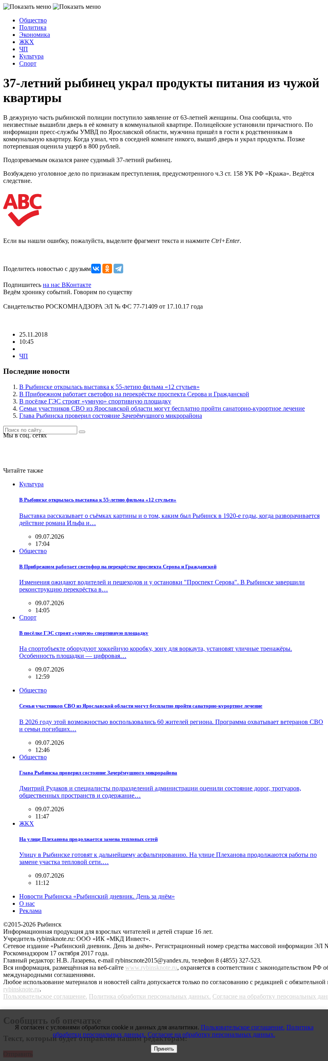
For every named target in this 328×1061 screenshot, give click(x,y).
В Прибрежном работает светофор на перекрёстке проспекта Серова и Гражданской (134, 394)
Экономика (34, 34)
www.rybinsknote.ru (151, 967)
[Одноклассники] (107, 268)
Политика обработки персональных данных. (150, 996)
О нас (27, 903)
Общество (33, 20)
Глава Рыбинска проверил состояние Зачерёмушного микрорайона (110, 415)
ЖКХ (26, 41)
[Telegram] (118, 268)
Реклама (30, 910)
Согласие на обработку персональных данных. (211, 1034)
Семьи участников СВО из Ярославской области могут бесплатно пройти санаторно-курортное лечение (162, 408)
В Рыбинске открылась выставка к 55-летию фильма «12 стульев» (109, 386)
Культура (31, 56)
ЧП (23, 49)
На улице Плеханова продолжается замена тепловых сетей (88, 839)
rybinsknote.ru (21, 989)
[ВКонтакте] (96, 268)
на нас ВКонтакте (67, 284)
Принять (164, 1049)
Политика (32, 27)
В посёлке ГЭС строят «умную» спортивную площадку (95, 401)
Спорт (27, 63)
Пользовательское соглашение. (45, 996)
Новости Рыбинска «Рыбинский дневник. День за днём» (97, 896)
